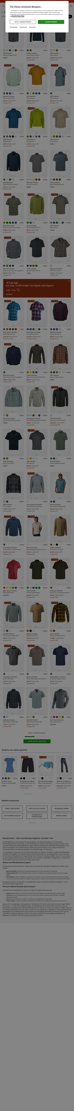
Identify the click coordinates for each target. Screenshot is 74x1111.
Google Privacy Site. (18, 16)
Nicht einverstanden (23, 22)
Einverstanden (51, 22)
